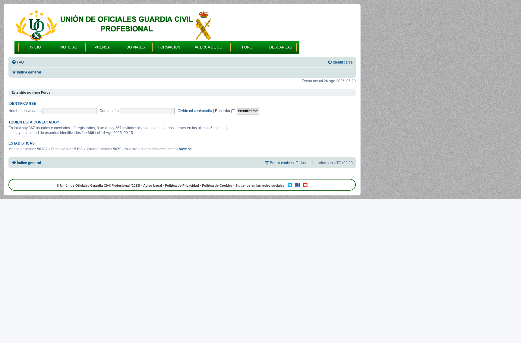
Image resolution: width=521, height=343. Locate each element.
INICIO (35, 47)
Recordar (223, 111)
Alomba (185, 149)
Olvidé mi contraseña (195, 111)
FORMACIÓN (169, 47)
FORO (247, 47)
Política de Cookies (217, 185)
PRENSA (102, 47)
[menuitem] (17, 62)
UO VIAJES (135, 47)
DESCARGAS (280, 47)
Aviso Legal (152, 185)
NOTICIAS (68, 47)
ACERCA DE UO (208, 47)
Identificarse (22, 103)
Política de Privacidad (182, 185)
